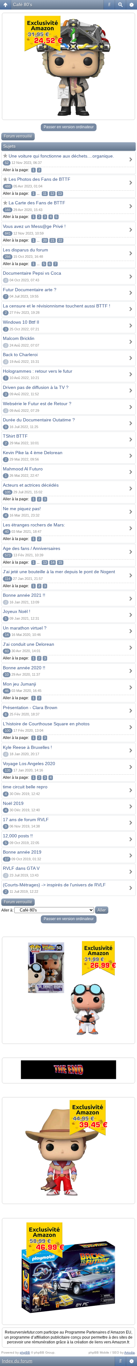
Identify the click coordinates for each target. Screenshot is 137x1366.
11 (45, 193)
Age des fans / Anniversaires (31, 548)
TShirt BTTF (15, 436)
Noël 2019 (13, 803)
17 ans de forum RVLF (26, 819)
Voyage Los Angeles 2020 (29, 763)
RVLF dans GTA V (21, 868)
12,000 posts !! (18, 835)
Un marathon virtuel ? (25, 627)
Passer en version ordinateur (69, 127)
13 (60, 193)
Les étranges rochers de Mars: (34, 524)
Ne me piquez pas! (22, 508)
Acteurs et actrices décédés (31, 485)
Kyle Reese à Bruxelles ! (27, 747)
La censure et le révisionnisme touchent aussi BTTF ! (56, 305)
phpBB (25, 1352)
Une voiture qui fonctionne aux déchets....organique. (61, 155)
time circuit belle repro (25, 786)
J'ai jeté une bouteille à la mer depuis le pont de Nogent (59, 571)
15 (60, 562)
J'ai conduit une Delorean (28, 644)
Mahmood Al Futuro (23, 468)
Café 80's (22, 4)
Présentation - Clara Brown (30, 707)
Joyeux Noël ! (16, 611)
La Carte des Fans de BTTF (37, 202)
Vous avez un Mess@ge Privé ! (34, 226)
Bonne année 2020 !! (24, 667)
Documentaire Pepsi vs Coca (32, 273)
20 (45, 240)
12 (52, 193)
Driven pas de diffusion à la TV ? (35, 387)
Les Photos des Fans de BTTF (39, 179)
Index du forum (17, 1360)
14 (52, 562)
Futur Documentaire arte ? (29, 289)
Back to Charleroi (20, 354)
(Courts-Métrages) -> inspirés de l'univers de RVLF (54, 884)
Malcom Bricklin (18, 338)
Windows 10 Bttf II (21, 322)
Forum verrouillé (18, 136)
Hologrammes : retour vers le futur (37, 371)
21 (52, 240)
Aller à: (7, 910)
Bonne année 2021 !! (24, 595)
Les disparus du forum (25, 249)
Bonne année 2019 (22, 852)
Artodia (129, 1352)
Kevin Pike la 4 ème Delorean (32, 452)
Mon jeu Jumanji (19, 684)
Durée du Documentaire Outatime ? (39, 419)
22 (60, 240)
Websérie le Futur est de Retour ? (37, 403)
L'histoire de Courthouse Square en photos (46, 723)
